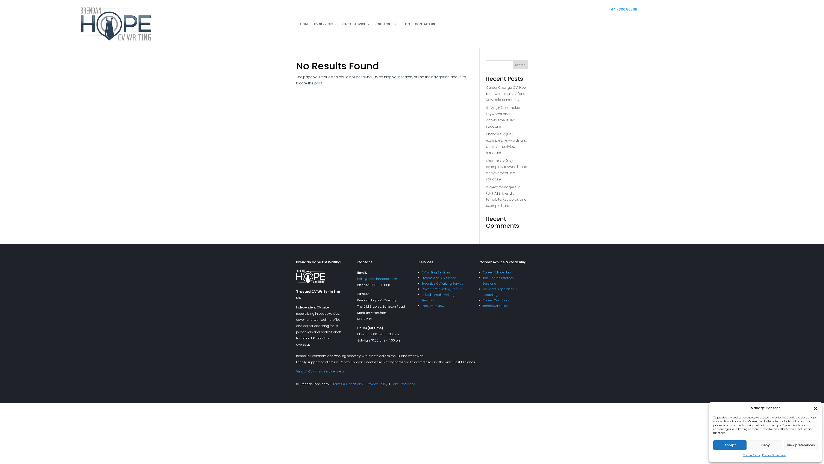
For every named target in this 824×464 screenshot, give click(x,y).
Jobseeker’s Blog (495, 306)
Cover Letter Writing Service (442, 289)
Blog (405, 24)
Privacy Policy (377, 384)
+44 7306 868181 (623, 9)
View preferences (801, 445)
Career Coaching (495, 300)
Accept (730, 445)
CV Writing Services (435, 272)
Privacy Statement (774, 455)
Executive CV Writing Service (442, 283)
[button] (815, 408)
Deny (765, 445)
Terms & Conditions (348, 384)
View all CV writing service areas (320, 371)
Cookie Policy (751, 455)
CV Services (323, 24)
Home (304, 24)
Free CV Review (432, 306)
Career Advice (354, 24)
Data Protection (404, 384)
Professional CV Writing (438, 278)
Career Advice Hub (496, 272)
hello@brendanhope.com (377, 279)
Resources (383, 24)
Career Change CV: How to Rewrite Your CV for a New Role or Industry (506, 93)
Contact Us (425, 24)
